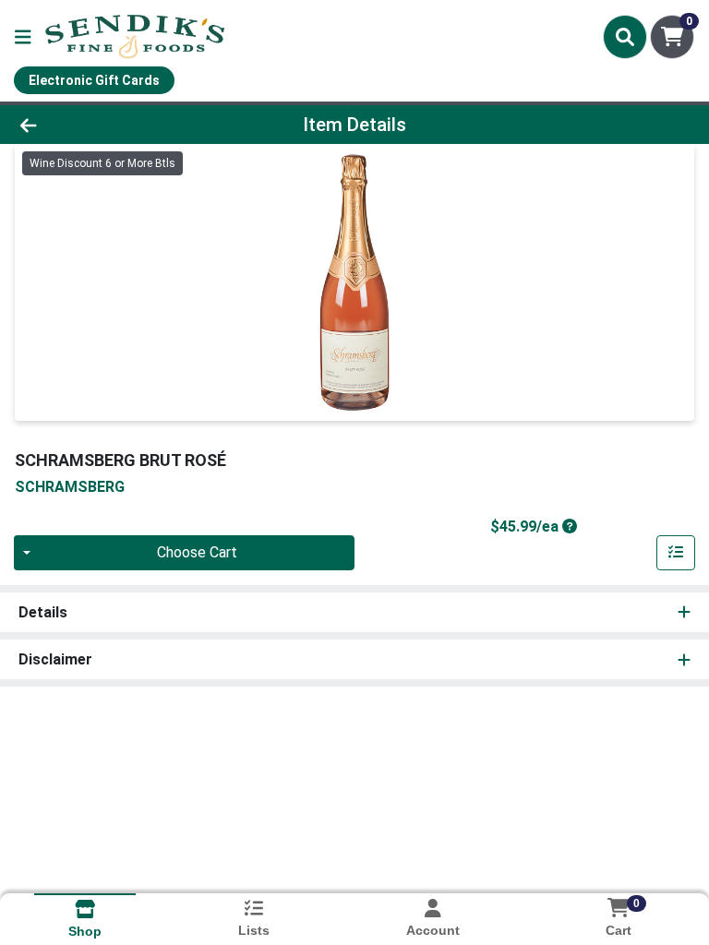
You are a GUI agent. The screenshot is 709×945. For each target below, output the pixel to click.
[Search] (625, 37)
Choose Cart (197, 552)
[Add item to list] (675, 552)
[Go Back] (100, 125)
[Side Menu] (23, 37)
